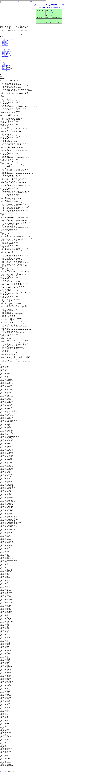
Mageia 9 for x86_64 (45, 7)
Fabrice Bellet (2, 771)
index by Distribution (13, 1)
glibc (3, 67)
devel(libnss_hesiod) (5, 52)
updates (58, 7)
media (51, 7)
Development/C (41, 15)
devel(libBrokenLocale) (6, 40)
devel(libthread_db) (5, 56)
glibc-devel (4, 38)
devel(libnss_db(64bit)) (6, 49)
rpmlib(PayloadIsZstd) (6, 72)
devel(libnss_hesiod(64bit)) (6, 51)
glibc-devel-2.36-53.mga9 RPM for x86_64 (49, 5)
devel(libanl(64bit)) (5, 41)
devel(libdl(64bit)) (5, 43)
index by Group (6, 1)
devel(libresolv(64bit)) (6, 53)
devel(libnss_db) (5, 50)
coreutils (3, 63)
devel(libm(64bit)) (5, 45)
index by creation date (27, 1)
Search (44, 1)
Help (41, 1)
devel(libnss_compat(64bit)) (6, 47)
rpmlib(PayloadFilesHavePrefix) (7, 71)
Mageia (51, 10)
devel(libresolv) (4, 54)
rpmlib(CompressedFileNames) (7, 70)
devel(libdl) (4, 44)
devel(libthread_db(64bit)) (6, 55)
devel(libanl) (4, 42)
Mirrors (39, 1)
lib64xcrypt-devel (5, 68)
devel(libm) (4, 46)
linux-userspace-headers (6, 69)
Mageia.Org (51, 12)
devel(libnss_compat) (5, 48)
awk (3, 62)
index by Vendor (20, 1)
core (55, 7)
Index (2, 1)
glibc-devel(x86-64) (5, 58)
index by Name (34, 1)
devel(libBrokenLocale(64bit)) (7, 39)
